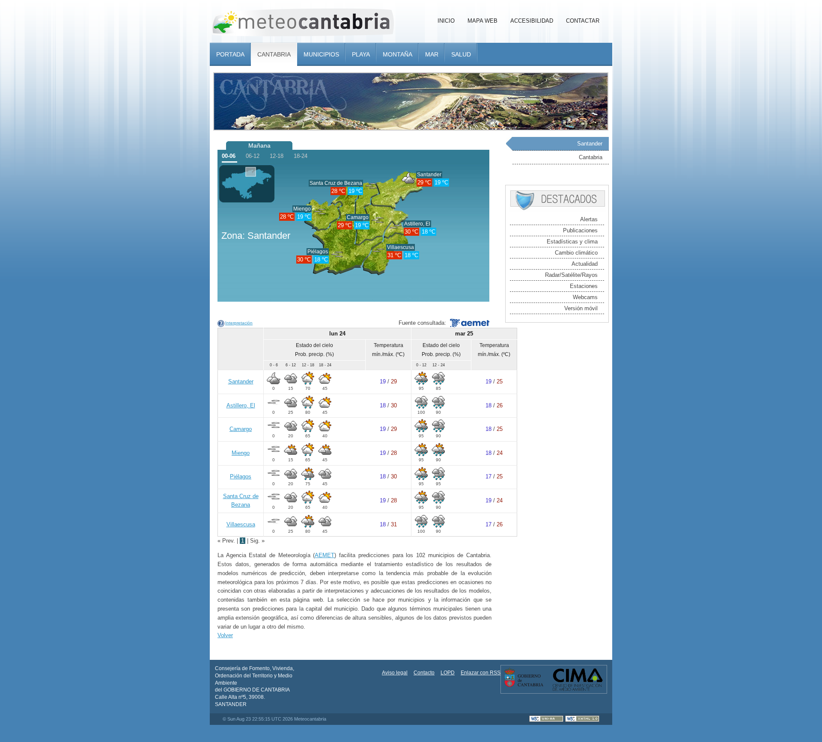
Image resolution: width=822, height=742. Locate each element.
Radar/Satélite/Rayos (571, 275)
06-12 (252, 156)
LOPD (448, 673)
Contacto (424, 673)
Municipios (321, 54)
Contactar (582, 21)
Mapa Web (482, 21)
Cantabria (274, 54)
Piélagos (317, 252)
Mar (431, 54)
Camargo (358, 217)
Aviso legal (395, 673)
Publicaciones (580, 230)
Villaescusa (400, 247)
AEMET (324, 555)
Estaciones (584, 286)
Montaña (397, 54)
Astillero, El (417, 224)
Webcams (585, 297)
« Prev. (227, 540)
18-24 (300, 156)
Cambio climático (576, 252)
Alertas (589, 219)
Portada (230, 54)
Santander (429, 175)
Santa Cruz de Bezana (336, 183)
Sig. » (257, 540)
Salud (461, 54)
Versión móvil (581, 308)
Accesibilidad (531, 21)
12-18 (276, 156)
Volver (225, 635)
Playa (361, 54)
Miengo (302, 209)
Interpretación (239, 323)
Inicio (446, 21)
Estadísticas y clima (572, 241)
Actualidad (585, 264)
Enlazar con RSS (480, 673)
